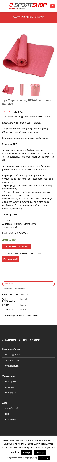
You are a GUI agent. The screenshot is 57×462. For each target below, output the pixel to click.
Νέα (7, 414)
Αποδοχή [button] (26, 452)
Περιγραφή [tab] (8, 284)
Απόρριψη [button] (39, 452)
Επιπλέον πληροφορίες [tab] (14, 288)
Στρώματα (39, 17)
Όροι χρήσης (10, 393)
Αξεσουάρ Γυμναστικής (23, 17)
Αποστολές (10, 387)
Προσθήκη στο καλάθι (16, 246)
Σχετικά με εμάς (12, 408)
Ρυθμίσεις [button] (44, 458)
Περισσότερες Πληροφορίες (22, 457)
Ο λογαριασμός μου (13, 366)
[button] (3, 6)
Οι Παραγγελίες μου (13, 355)
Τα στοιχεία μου (12, 360)
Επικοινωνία (10, 420)
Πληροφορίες (11, 381)
